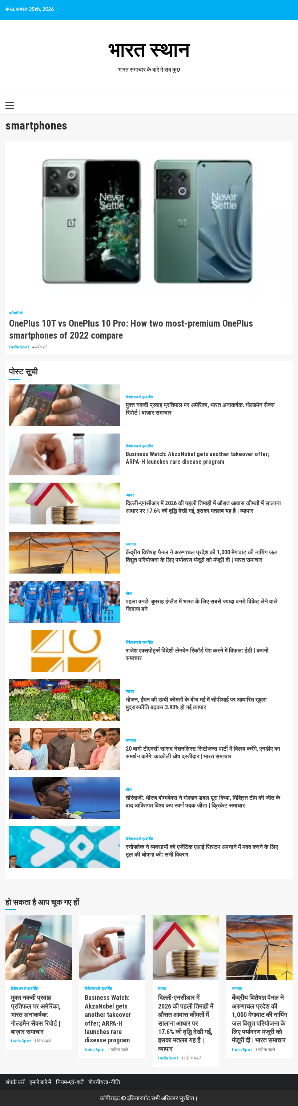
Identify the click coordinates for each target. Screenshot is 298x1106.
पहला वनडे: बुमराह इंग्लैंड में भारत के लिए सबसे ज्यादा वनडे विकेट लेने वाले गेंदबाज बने (64, 602)
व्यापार (130, 495)
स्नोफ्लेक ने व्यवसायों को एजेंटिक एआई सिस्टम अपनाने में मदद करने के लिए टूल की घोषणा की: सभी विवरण (64, 847)
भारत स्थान (149, 50)
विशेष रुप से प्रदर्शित (139, 397)
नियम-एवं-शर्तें (70, 1081)
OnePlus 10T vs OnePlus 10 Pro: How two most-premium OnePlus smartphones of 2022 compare (149, 222)
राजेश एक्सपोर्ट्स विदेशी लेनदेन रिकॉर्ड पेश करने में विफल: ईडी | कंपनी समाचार (64, 651)
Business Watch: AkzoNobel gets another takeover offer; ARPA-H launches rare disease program (64, 454)
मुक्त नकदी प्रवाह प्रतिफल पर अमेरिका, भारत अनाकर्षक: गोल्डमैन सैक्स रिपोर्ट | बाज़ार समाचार (64, 405)
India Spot (19, 347)
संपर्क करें (15, 1081)
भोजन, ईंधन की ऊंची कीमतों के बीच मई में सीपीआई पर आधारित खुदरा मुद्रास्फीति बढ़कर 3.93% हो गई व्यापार (64, 700)
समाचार (131, 544)
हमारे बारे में (40, 1081)
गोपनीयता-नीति (104, 1081)
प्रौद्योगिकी (16, 313)
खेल (129, 593)
